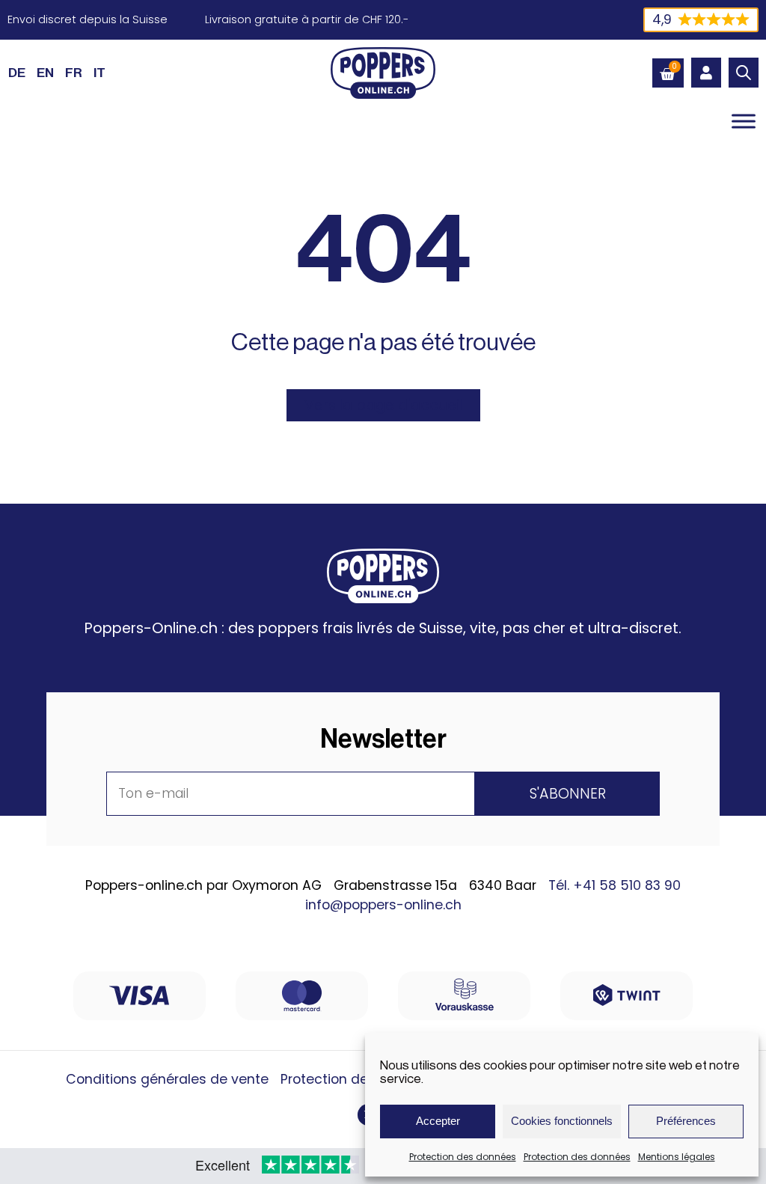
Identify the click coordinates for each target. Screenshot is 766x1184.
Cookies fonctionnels (562, 1120)
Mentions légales (676, 1156)
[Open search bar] (744, 73)
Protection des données (462, 1156)
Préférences (686, 1120)
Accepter (438, 1120)
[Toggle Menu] (744, 121)
